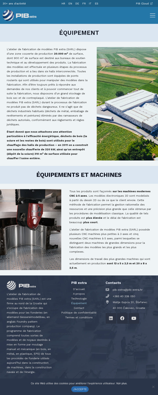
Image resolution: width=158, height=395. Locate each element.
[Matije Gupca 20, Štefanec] (109, 302)
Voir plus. (121, 383)
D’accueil (79, 289)
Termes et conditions (79, 317)
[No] (153, 387)
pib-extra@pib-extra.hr (128, 289)
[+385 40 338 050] (109, 296)
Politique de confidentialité (79, 312)
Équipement (79, 303)
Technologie (79, 298)
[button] (152, 15)
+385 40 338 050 (124, 296)
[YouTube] (134, 318)
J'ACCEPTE (80, 389)
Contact (79, 307)
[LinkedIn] (111, 318)
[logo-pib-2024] (19, 15)
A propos (79, 293)
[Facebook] (122, 318)
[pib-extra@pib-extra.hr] (109, 289)
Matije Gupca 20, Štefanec (130, 302)
